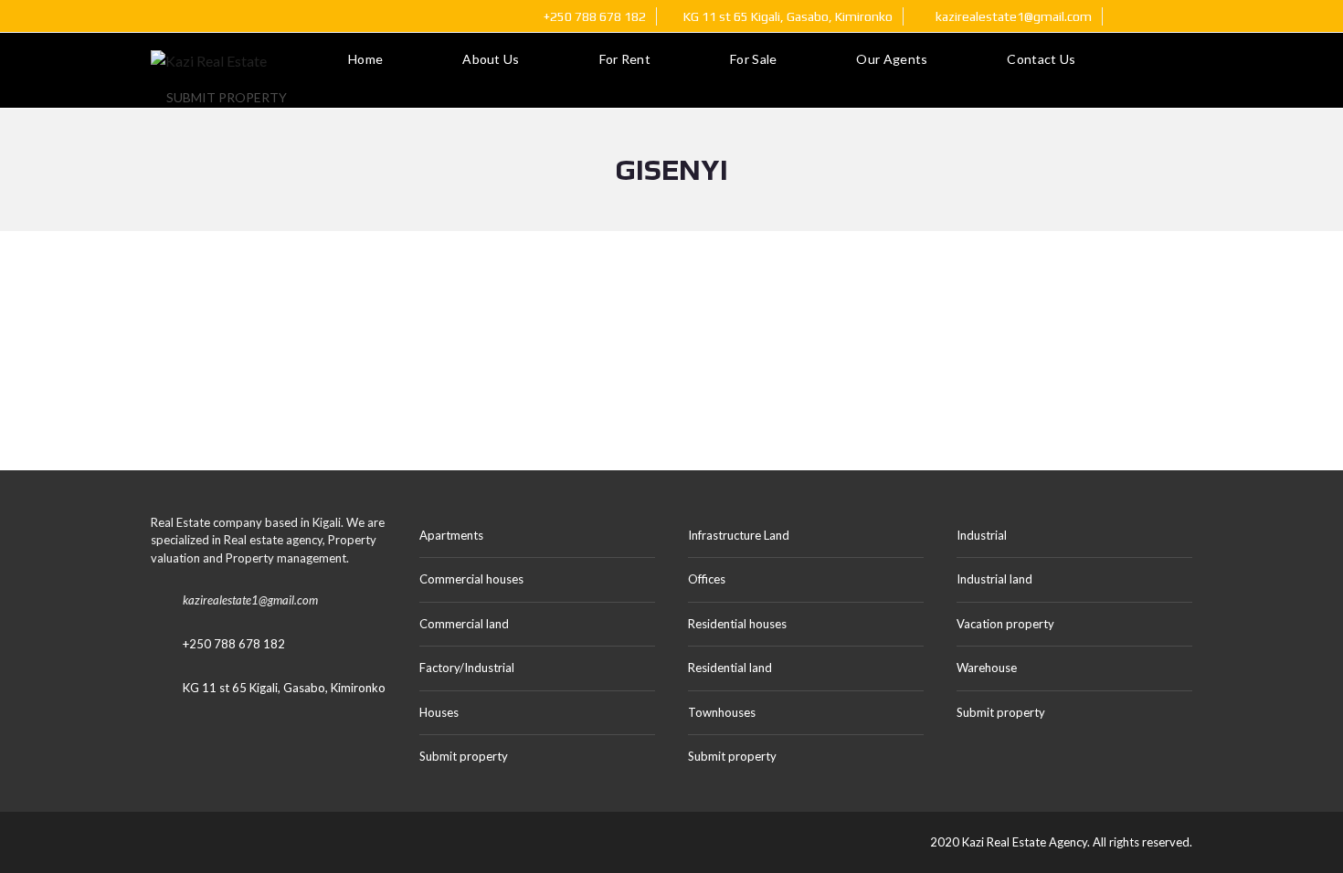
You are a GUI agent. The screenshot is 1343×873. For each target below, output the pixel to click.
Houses (439, 712)
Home (365, 59)
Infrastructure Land (738, 535)
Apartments (451, 535)
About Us (490, 59)
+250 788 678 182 (593, 16)
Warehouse (987, 667)
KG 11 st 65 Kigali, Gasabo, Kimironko (284, 687)
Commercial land (464, 623)
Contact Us (1041, 59)
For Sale (753, 59)
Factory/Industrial (466, 667)
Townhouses (722, 712)
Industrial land (994, 579)
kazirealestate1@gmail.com (1012, 16)
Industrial (982, 535)
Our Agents (891, 59)
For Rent (624, 59)
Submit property (228, 97)
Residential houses (737, 623)
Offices (706, 579)
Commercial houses (471, 579)
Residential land (730, 667)
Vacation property (1005, 623)
